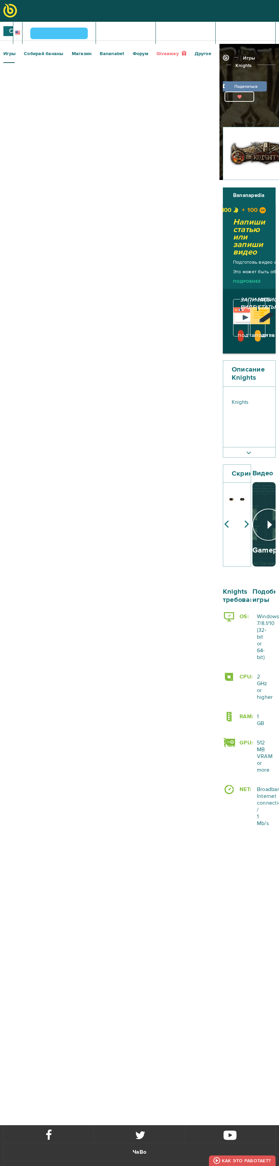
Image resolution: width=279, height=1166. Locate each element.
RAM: (245, 716)
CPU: (245, 676)
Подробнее (247, 281)
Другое (203, 53)
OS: (243, 616)
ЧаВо (139, 1152)
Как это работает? (246, 1161)
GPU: (245, 742)
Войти (248, 33)
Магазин (82, 53)
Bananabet (112, 53)
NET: (244, 789)
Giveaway (168, 53)
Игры (9, 53)
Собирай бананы (44, 53)
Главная (125, 33)
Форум (140, 53)
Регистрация (188, 33)
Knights (243, 65)
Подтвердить (241, 335)
